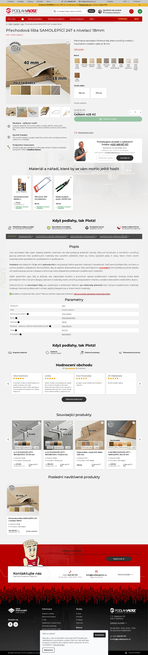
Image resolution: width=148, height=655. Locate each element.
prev (8, 439)
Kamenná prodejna (49, 617)
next (140, 439)
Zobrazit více (74, 399)
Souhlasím (99, 635)
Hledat (91, 11)
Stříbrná (18, 447)
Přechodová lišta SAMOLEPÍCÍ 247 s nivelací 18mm (23, 519)
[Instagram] (15, 624)
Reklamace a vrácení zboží (51, 623)
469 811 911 (69, 1)
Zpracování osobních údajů (51, 629)
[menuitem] (15, 19)
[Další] (69, 112)
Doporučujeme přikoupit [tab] (51, 236)
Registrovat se (118, 559)
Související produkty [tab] (83, 236)
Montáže (40, 1)
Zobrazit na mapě (117, 623)
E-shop (78, 614)
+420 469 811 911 (119, 144)
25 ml (18, 192)
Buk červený (124, 447)
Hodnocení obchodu (74, 365)
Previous (8, 383)
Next (140, 383)
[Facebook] (10, 624)
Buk (116, 447)
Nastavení (48, 650)
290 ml (24, 192)
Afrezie (110, 447)
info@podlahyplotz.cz (88, 1)
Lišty (63, 306)
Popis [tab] (11, 236)
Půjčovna (79, 623)
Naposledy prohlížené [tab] (113, 236)
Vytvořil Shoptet (134, 653)
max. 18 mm (66, 326)
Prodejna (10, 1)
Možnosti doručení (85, 133)
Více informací (58, 645)
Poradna (110, 1)
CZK (125, 1)
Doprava (30, 1)
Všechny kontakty (124, 574)
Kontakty (20, 1)
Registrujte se (85, 5)
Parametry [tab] (25, 236)
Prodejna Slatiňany (112, 12)
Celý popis (79, 49)
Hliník (64, 322)
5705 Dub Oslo (86, 447)
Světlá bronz (27, 447)
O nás (44, 620)
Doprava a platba (48, 614)
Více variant (66, 314)
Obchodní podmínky (49, 626)
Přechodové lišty (68, 318)
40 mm (65, 330)
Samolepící (66, 334)
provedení (104, 268)
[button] (77, 64)
